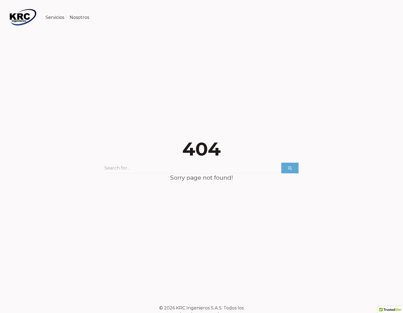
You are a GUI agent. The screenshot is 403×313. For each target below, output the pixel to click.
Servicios (55, 17)
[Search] (290, 168)
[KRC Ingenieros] (23, 17)
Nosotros (79, 17)
